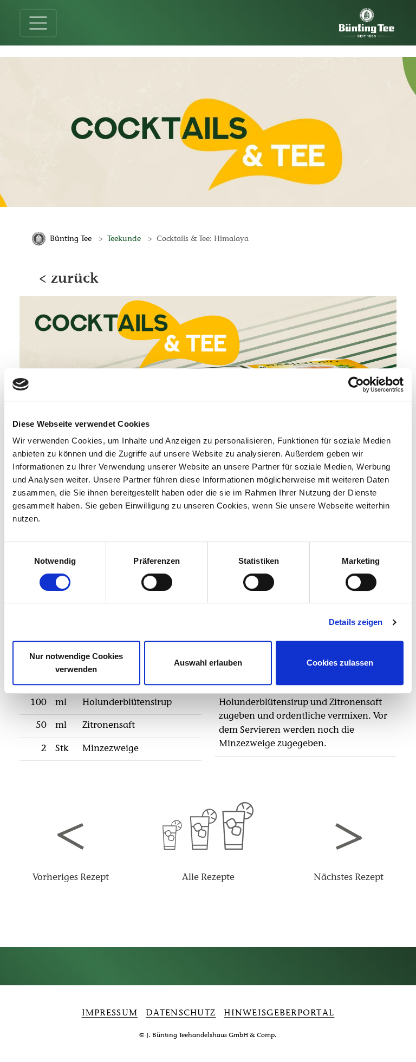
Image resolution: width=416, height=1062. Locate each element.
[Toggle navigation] (38, 23)
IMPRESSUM (110, 1013)
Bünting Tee (71, 239)
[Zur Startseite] (366, 22)
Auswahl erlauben (208, 662)
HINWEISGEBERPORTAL (279, 1013)
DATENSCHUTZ (181, 1013)
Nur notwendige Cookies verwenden (76, 662)
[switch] (156, 582)
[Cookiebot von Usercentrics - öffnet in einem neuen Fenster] (356, 384)
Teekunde (124, 239)
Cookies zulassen (340, 662)
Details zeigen (355, 622)
